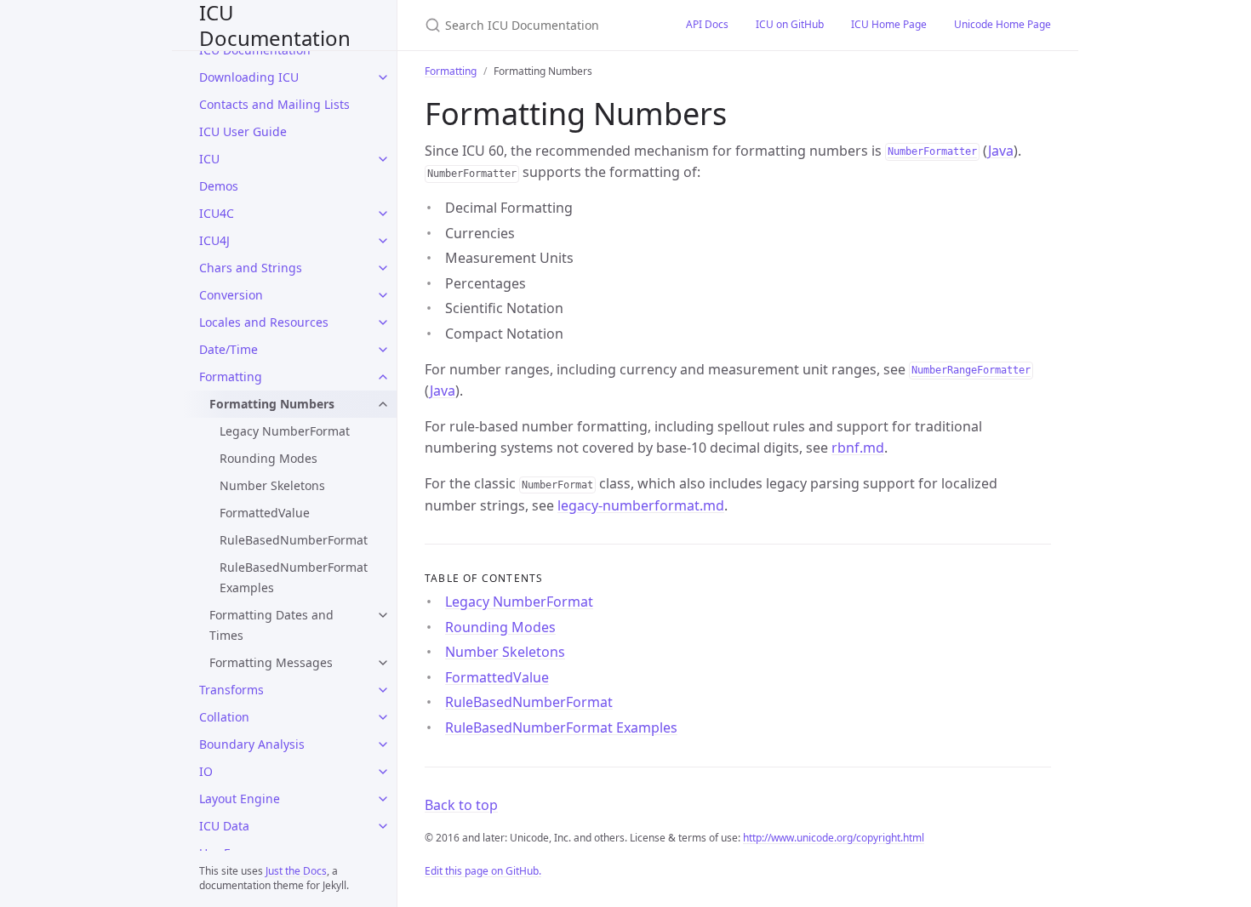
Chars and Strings (250, 268)
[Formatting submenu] (383, 377)
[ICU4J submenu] (383, 240)
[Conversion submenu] (383, 295)
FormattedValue (265, 513)
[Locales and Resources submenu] (383, 322)
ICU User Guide (243, 131)
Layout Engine (239, 798)
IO (206, 771)
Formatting (230, 376)
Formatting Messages (271, 662)
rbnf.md (857, 447)
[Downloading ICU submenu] (383, 77)
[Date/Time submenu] (383, 349)
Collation (224, 717)
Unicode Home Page (1002, 24)
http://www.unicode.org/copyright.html (833, 837)
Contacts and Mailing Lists (274, 104)
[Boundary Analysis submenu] (383, 744)
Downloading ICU (249, 77)
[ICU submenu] (383, 159)
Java (1001, 150)
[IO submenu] (383, 771)
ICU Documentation (275, 25)
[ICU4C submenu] (383, 213)
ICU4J (214, 240)
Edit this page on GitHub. (483, 871)
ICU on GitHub (790, 24)
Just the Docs (296, 871)
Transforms (231, 690)
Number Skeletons (272, 485)
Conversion (231, 295)
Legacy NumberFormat (285, 431)
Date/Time (228, 349)
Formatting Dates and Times (271, 625)
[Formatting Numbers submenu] (383, 404)
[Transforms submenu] (383, 690)
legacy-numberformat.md (640, 505)
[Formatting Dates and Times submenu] (383, 615)
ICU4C (216, 213)
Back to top (461, 805)
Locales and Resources (263, 322)
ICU (209, 159)
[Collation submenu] (383, 717)
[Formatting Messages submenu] (383, 662)
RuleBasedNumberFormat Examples (294, 577)
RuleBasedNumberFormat (294, 540)
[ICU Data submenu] (383, 826)
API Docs (707, 24)
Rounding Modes (268, 458)
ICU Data (224, 826)
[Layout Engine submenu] (383, 799)
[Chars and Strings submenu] (383, 268)
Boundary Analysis (252, 744)
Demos (218, 186)
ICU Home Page (889, 24)
